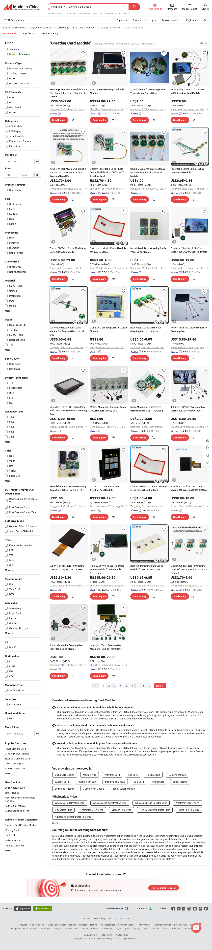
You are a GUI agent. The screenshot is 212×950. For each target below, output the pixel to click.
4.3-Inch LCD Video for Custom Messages (188, 408)
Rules (206, 20)
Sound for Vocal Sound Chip (147, 91)
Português (45, 928)
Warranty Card (112, 774)
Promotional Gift (112, 13)
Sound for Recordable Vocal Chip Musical (147, 172)
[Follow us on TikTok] (179, 908)
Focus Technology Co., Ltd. (108, 938)
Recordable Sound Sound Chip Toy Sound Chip (68, 488)
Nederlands (107, 928)
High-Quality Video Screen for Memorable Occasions (107, 569)
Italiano (84, 928)
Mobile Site (125, 918)
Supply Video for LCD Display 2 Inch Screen (67, 567)
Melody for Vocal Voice (148, 250)
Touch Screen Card (87, 781)
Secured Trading (50, 33)
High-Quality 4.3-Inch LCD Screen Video (188, 91)
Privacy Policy (121, 934)
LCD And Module (177, 774)
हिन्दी (145, 928)
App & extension (170, 20)
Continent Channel (126, 924)
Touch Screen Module (124, 788)
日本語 (137, 928)
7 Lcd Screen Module (93, 788)
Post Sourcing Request (164, 887)
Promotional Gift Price (91, 809)
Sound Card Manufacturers (78, 13)
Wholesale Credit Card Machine (151, 802)
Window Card (62, 781)
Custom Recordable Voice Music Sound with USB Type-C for (108, 172)
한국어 (128, 928)
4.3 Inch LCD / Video (104, 488)
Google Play (43, 908)
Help (151, 20)
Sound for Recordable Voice (66, 647)
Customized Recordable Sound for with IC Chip (67, 331)
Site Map (113, 918)
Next (158, 685)
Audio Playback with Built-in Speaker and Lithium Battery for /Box (68, 172)
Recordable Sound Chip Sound (187, 170)
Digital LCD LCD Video (109, 329)
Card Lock (10, 835)
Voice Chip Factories (189, 809)
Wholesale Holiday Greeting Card (110, 802)
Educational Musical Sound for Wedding (148, 488)
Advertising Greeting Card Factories (73, 816)
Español (34, 928)
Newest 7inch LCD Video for (189, 329)
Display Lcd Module (115, 781)
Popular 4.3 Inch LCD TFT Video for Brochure (189, 488)
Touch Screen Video (107, 91)
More (55, 822)
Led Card (133, 774)
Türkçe (165, 928)
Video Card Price (63, 809)
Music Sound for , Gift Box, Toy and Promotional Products (189, 569)
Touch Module (180, 781)
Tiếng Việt (176, 928)
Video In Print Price (121, 809)
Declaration (107, 934)
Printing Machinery (14, 845)
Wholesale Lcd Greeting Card (69, 802)
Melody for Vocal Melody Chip (108, 408)
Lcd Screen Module (64, 788)
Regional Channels (162, 924)
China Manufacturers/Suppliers (62, 924)
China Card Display (64, 774)
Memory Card (12, 830)
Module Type (89, 774)
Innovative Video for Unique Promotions (106, 647)
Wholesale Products (88, 924)
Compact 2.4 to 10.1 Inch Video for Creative (189, 250)
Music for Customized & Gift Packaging (146, 408)
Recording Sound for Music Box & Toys (146, 567)
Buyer (136, 20)
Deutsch (95, 928)
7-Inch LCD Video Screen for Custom (68, 250)
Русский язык (71, 928)
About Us (86, 918)
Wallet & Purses (13, 840)
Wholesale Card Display (187, 802)
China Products (37, 924)
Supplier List (29, 33)
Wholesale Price (108, 924)
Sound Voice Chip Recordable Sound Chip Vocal (68, 93)
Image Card (158, 781)
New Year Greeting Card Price (155, 809)
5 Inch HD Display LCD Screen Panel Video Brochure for (68, 410)
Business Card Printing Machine (21, 825)
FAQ (96, 918)
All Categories (15, 20)
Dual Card (139, 781)
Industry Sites (144, 924)
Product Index (180, 924)
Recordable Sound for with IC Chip (145, 329)
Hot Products (21, 924)
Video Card (97, 13)
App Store (22, 908)
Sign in (205, 8)
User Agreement (91, 934)
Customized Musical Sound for (108, 250)
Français (58, 928)
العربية (118, 928)
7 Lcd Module (153, 774)
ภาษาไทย (155, 928)
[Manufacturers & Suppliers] (21, 6)
